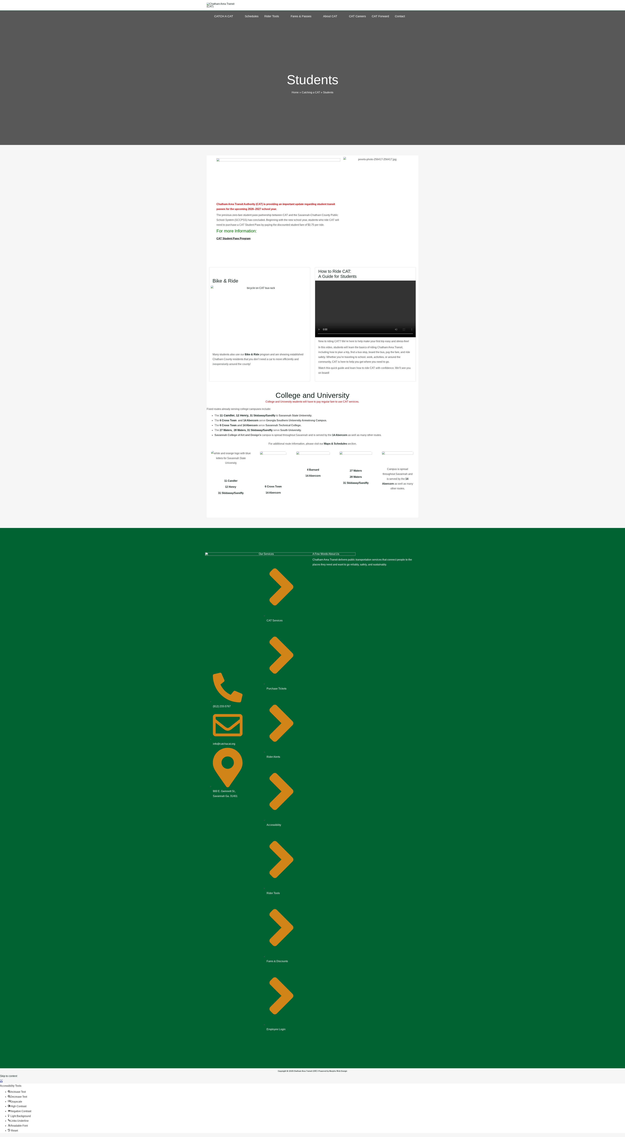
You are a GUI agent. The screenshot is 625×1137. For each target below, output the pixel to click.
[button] (1, 1081)
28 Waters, (239, 430)
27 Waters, (226, 430)
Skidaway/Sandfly (264, 415)
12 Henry (230, 486)
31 (251, 415)
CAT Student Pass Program (233, 238)
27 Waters (356, 470)
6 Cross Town (228, 420)
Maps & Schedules (335, 443)
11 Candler (227, 415)
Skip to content (8, 1076)
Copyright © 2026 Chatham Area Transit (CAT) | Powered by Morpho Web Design (312, 1071)
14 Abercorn (251, 420)
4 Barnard (313, 469)
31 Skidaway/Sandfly (356, 483)
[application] (234, 16)
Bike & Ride (225, 281)
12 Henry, (243, 415)
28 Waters (356, 477)
